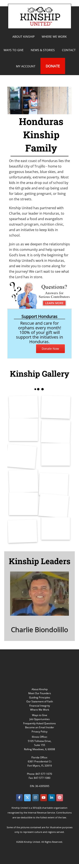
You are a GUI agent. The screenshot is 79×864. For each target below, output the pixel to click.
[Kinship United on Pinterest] (59, 797)
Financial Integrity (39, 705)
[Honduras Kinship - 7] (23, 481)
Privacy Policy (39, 731)
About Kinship (40, 689)
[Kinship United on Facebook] (19, 797)
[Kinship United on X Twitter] (27, 797)
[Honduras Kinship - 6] (55, 454)
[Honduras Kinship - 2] (55, 407)
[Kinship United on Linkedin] (51, 797)
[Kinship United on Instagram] (35, 797)
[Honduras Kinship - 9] (23, 503)
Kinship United (40, 16)
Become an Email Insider (39, 727)
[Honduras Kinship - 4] (55, 431)
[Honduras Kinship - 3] (23, 429)
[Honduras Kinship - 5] (21, 456)
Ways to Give (39, 715)
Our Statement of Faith (39, 701)
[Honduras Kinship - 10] (53, 506)
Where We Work (39, 709)
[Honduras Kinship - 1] (23, 407)
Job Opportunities (39, 719)
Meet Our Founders (39, 693)
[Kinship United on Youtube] (43, 797)
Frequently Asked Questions (39, 723)
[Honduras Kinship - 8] (53, 484)
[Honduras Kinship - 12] (55, 528)
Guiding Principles (39, 697)
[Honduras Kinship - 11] (22, 531)
